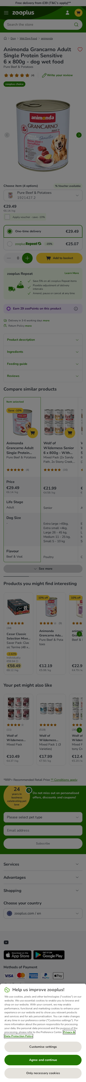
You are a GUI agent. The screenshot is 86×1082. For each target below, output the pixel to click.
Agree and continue (43, 1060)
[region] (43, 1033)
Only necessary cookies (43, 1073)
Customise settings (43, 1047)
